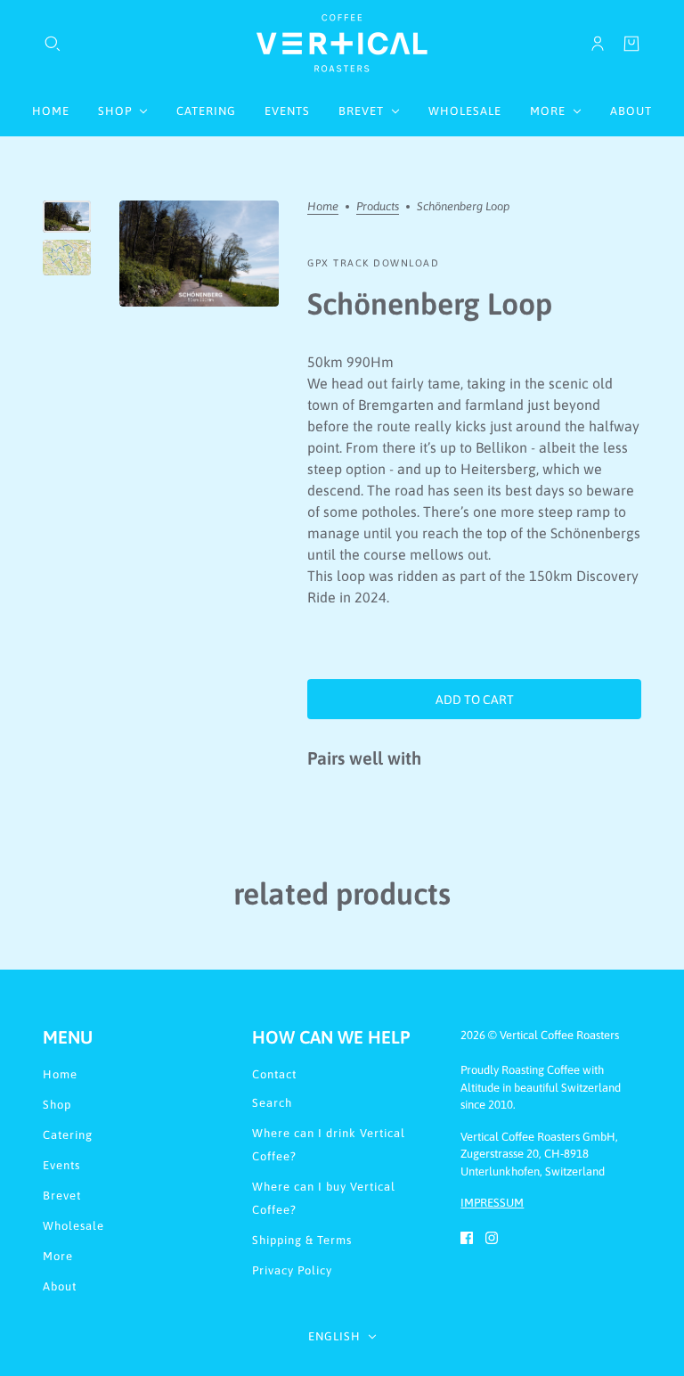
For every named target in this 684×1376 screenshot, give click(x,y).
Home (322, 207)
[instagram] (491, 1237)
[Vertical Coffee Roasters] (342, 43)
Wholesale (73, 1226)
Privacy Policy (292, 1270)
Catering (68, 1135)
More (58, 1256)
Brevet (62, 1195)
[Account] (597, 43)
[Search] (52, 43)
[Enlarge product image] (199, 254)
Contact (274, 1074)
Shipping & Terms (302, 1240)
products (377, 207)
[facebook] (466, 1237)
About (60, 1286)
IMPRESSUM (492, 1202)
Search (272, 1103)
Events (61, 1165)
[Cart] (631, 43)
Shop (57, 1104)
